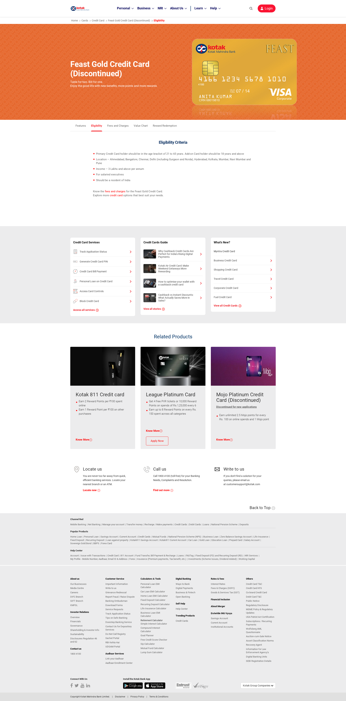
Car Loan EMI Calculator (153, 591)
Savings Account (109, 536)
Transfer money (134, 524)
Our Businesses (78, 584)
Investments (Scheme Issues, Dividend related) (212, 559)
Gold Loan (204, 540)
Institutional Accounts (222, 626)
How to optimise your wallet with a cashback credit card (176, 283)
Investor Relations (79, 612)
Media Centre (77, 588)
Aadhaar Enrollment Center (118, 663)
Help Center (182, 608)
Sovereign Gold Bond (80, 543)
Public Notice (253, 601)
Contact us (75, 648)
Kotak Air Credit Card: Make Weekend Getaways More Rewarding (173, 268)
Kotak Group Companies (257, 685)
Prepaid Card (235, 540)
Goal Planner (147, 635)
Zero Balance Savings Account (236, 536)
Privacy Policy (137, 696)
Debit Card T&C (253, 596)
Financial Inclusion (220, 599)
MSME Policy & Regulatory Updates (259, 611)
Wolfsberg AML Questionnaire (254, 630)
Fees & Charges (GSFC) (223, 588)
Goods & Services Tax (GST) (225, 592)
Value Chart (141, 125)
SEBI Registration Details (258, 661)
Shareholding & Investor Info (84, 630)
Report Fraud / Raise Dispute (120, 596)
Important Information (116, 584)
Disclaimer (120, 696)
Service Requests (114, 609)
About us (74, 578)
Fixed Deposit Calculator (153, 600)
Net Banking (94, 524)
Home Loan (76, 536)
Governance (76, 625)
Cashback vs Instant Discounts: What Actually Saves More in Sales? (175, 297)
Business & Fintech (185, 592)
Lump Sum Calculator (151, 652)
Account (74, 555)
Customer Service (114, 578)
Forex (132, 559)
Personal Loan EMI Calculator (150, 586)
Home (74, 20)
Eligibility (96, 125)
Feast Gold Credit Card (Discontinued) (129, 20)
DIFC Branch (76, 596)
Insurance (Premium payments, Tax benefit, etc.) (161, 559)
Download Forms (114, 605)
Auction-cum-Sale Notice (258, 636)
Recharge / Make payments (159, 524)
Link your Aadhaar (114, 658)
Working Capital (247, 559)
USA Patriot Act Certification (260, 617)
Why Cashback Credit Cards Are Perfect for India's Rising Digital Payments (176, 254)
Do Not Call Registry (115, 634)
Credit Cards (181, 524)
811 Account (127, 555)
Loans (206, 524)
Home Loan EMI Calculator (154, 596)
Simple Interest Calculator (154, 623)
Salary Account (252, 540)
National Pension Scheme (224, 524)
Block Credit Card (89, 301)
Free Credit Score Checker (154, 639)
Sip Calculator (148, 644)
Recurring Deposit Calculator (155, 604)
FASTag (190, 555)
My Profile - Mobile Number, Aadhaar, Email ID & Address (98, 559)
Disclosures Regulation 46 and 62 (83, 640)
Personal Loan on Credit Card (96, 281)
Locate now (90, 490)
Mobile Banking (78, 524)
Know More (82, 439)
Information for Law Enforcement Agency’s (257, 651)
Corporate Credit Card (226, 288)
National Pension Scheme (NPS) (184, 536)
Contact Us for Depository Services (118, 628)
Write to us (110, 588)
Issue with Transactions (93, 555)
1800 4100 (75, 653)
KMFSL (74, 605)
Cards (84, 20)
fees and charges (115, 191)
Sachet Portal (112, 638)
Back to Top (260, 507)
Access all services (84, 309)
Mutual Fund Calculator (152, 648)
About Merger (218, 606)
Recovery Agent (254, 644)
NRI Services (251, 555)
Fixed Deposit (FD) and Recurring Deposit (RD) (219, 555)
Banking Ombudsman (116, 601)
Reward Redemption (165, 125)
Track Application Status (93, 251)
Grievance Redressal (116, 592)
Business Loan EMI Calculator (150, 614)
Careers (74, 592)
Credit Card (98, 20)
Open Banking (183, 596)
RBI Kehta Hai (112, 642)
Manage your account (113, 524)
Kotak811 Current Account (173, 540)
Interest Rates (218, 584)
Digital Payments (184, 588)
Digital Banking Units (256, 656)
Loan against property (117, 540)
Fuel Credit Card (223, 297)
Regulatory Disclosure (257, 605)
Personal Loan (91, 536)
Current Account (128, 536)
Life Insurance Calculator (153, 608)
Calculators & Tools (151, 578)
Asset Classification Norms (260, 640)
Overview (75, 617)
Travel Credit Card (224, 278)
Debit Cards (195, 524)
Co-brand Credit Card (256, 592)
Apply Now (157, 441)
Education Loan (219, 540)
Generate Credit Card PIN (94, 261)
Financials (75, 621)
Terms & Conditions (158, 696)
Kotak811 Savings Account (144, 540)
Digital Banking (183, 578)
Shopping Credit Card (226, 269)
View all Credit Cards (226, 305)
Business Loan (210, 536)
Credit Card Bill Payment (93, 271)
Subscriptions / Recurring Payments (259, 623)
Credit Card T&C (254, 584)
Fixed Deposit (77, 540)
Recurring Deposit (95, 540)
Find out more (161, 490)
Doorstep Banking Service (118, 622)
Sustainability (77, 634)
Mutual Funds (159, 536)
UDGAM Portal (112, 646)
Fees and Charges (118, 125)
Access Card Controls (92, 291)
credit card (116, 195)
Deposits (244, 524)
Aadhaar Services (114, 653)
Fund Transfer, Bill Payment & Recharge (155, 555)
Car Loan (192, 540)
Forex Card (106, 543)
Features (81, 125)
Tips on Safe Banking (116, 617)
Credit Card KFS (254, 588)
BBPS (96, 543)
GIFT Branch (76, 601)
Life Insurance (261, 536)
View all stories (152, 308)
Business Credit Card (225, 260)
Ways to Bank (183, 584)
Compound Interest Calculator (150, 630)
